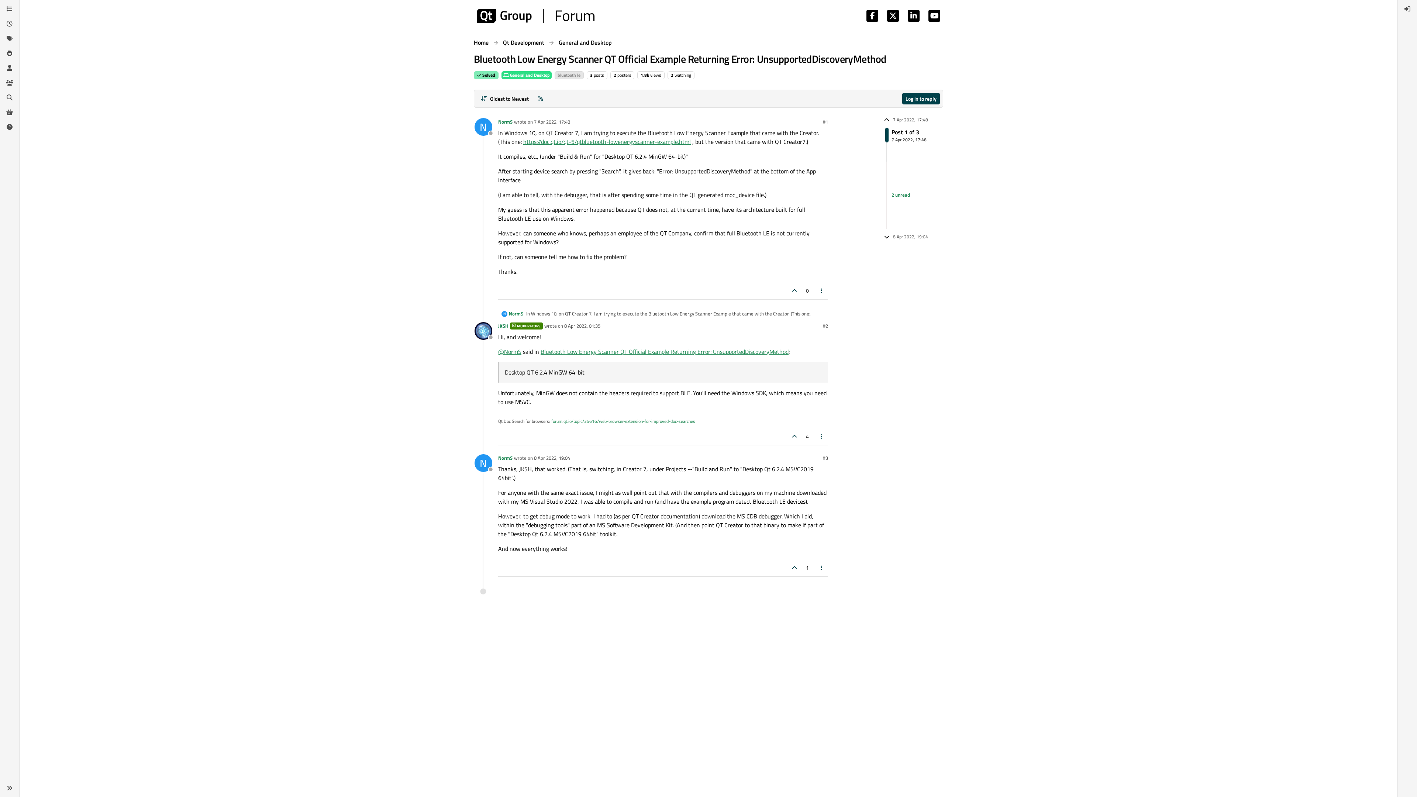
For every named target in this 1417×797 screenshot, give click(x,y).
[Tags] (9, 38)
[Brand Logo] (535, 16)
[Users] (9, 68)
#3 (825, 458)
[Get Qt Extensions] (9, 112)
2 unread (901, 195)
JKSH (503, 326)
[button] (9, 788)
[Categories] (9, 9)
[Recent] (9, 24)
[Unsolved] (9, 127)
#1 (825, 121)
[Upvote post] (794, 290)
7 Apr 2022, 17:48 (552, 121)
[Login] (1407, 9)
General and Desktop (529, 75)
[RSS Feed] (540, 98)
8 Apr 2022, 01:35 (582, 326)
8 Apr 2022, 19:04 (552, 458)
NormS (505, 121)
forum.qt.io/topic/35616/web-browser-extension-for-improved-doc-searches (623, 421)
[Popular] (9, 53)
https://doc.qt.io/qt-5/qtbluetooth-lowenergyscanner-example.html (607, 141)
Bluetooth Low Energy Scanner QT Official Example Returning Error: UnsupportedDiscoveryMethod (665, 351)
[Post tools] (821, 290)
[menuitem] (1407, 9)
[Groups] (9, 83)
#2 (825, 326)
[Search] (9, 97)
